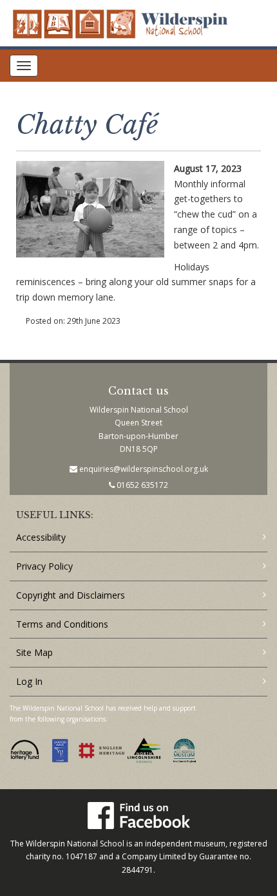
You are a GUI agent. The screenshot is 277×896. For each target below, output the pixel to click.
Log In (29, 681)
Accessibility (41, 537)
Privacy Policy (44, 566)
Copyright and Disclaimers (70, 595)
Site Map (34, 652)
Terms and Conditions (62, 624)
